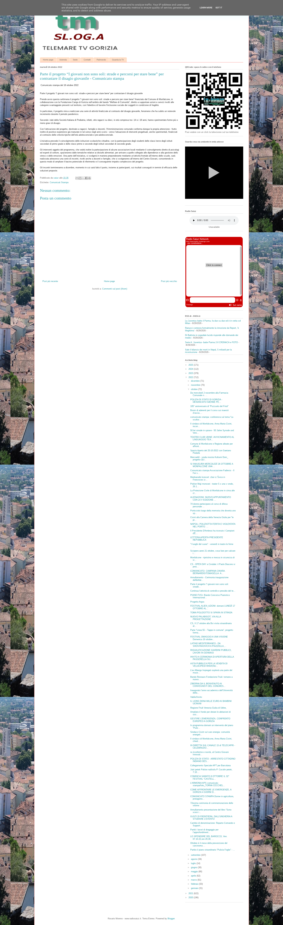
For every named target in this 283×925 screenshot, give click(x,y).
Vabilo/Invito (196, 697)
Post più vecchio (169, 281)
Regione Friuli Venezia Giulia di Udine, (208, 708)
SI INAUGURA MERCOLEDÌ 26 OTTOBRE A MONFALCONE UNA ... (211, 465)
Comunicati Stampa (59, 182)
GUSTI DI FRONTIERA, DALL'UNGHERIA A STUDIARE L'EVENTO (211, 817)
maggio (194, 871)
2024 (191, 369)
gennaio (195, 888)
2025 (191, 365)
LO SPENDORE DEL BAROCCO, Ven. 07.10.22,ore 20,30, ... (208, 837)
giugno (194, 867)
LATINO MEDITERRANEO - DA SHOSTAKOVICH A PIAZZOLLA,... (208, 644)
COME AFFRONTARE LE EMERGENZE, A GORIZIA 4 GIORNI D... (210, 790)
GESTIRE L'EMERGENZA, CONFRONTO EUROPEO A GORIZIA (210, 719)
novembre (196, 385)
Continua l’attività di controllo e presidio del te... (212, 591)
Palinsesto (101, 60)
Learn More (206, 7)
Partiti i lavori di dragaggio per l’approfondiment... (204, 831)
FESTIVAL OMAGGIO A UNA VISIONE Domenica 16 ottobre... (209, 638)
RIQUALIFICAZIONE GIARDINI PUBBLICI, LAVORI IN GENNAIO (211, 651)
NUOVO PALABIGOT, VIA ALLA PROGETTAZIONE (205, 617)
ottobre (194, 389)
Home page (48, 60)
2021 (191, 893)
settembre (196, 855)
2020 (191, 897)
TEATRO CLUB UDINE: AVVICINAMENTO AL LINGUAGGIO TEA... (212, 438)
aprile (194, 876)
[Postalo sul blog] (80, 178)
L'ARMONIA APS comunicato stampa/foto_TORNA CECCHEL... (207, 784)
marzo (194, 880)
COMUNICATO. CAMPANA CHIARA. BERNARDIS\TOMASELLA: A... (208, 572)
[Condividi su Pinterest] (89, 178)
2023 (191, 373)
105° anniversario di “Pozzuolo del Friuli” (209, 406)
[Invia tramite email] (77, 178)
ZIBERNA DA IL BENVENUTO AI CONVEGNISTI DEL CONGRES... (208, 684)
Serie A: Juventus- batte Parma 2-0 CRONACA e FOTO (211, 342)
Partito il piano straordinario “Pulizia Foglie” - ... (212, 850)
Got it (219, 7)
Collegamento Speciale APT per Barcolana (210, 765)
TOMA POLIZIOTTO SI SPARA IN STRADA (211, 612)
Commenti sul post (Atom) (114, 289)
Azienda (63, 60)
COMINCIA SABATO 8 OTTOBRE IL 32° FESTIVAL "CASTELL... (209, 777)
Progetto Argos (197, 602)
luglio (194, 863)
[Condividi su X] (83, 178)
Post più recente (50, 281)
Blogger (171, 918)
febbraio (195, 884)
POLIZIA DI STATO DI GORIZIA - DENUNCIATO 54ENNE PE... (206, 400)
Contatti (87, 60)
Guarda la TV (118, 60)
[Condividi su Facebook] (86, 178)
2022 (191, 377)
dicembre (195, 381)
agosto (194, 859)
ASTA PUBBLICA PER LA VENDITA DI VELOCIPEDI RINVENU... (208, 664)
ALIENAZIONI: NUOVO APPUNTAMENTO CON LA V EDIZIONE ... (210, 498)
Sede (75, 60)
